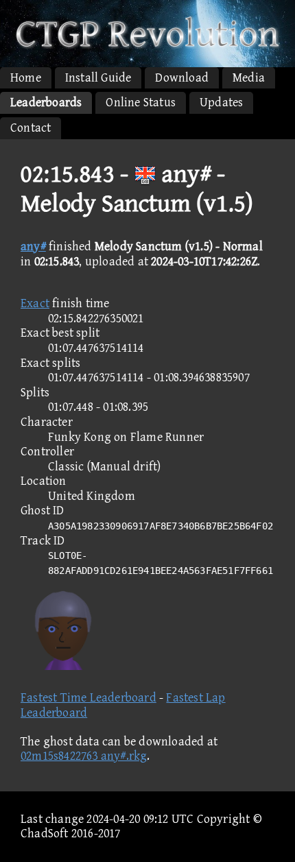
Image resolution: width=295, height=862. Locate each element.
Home (25, 78)
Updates (221, 102)
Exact (35, 303)
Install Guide (98, 78)
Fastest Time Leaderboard (88, 698)
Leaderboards (46, 102)
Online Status (141, 102)
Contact (30, 128)
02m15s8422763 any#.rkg (84, 756)
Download (182, 78)
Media (249, 78)
